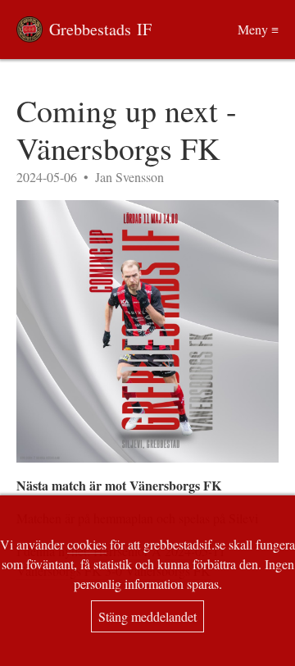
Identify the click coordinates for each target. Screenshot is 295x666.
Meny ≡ (258, 29)
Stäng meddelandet (147, 616)
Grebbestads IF (100, 29)
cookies (87, 544)
